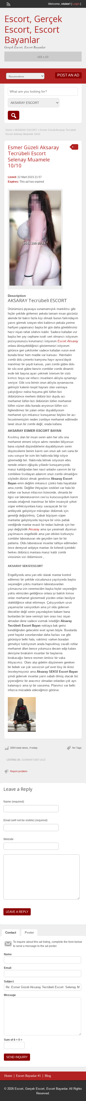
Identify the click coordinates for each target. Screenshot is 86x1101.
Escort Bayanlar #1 (28, 1076)
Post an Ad (68, 75)
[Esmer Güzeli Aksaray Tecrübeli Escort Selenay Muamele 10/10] (35, 238)
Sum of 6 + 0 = (13, 1039)
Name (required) (13, 801)
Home (9, 129)
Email (7, 968)
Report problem (18, 771)
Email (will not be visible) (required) (25, 820)
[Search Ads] (13, 115)
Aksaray (33, 529)
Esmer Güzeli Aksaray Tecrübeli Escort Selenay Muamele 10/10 (33, 156)
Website (8, 839)
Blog (48, 1076)
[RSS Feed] (8, 4)
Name (8, 954)
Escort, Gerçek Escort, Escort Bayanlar (33, 29)
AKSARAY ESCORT (26, 129)
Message (10, 995)
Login (76, 4)
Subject (9, 981)
